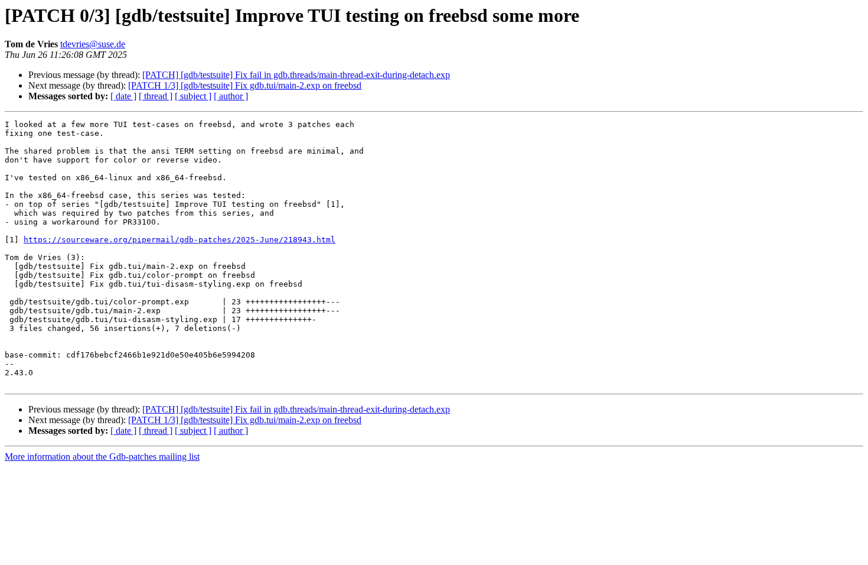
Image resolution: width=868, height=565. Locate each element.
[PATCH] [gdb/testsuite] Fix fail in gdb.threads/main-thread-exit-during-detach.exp (296, 75)
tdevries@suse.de (92, 44)
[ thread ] (155, 96)
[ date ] (123, 96)
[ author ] (231, 96)
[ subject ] (193, 96)
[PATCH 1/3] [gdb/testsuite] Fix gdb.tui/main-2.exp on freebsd (244, 85)
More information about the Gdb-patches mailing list (102, 457)
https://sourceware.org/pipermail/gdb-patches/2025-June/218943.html (179, 239)
